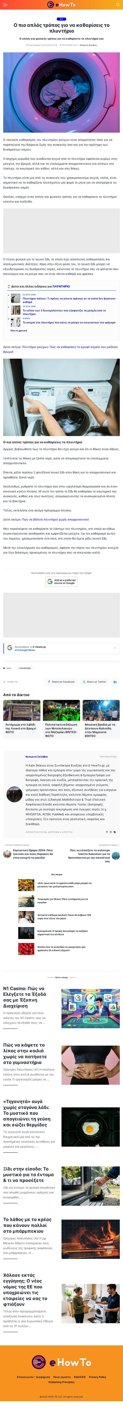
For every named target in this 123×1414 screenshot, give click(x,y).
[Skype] (115, 832)
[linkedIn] (115, 682)
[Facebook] (107, 832)
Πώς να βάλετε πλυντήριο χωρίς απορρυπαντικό (55, 519)
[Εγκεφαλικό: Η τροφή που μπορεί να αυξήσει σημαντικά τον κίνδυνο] (26, 933)
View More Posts (108, 756)
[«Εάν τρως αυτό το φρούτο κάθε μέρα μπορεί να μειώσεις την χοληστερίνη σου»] (26, 885)
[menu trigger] (6, 5)
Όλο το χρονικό (19, 330)
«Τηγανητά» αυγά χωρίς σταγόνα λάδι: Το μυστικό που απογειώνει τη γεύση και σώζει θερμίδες (26, 1113)
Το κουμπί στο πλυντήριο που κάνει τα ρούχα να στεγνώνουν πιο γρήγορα (69, 322)
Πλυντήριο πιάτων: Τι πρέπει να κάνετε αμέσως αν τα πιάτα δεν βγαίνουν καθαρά (69, 300)
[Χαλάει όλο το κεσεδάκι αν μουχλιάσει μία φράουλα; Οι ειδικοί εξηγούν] (26, 949)
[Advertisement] (61, 230)
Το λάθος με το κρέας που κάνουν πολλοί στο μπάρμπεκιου (27, 1225)
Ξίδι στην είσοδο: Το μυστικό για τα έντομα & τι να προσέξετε (28, 1174)
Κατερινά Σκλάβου (88, 45)
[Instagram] (111, 832)
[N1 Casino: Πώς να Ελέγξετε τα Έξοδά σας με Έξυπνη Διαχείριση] (91, 1008)
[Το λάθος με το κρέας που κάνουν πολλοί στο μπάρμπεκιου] (91, 1239)
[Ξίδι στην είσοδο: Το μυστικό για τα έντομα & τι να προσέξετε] (91, 1186)
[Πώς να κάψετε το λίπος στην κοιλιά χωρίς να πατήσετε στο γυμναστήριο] (91, 1065)
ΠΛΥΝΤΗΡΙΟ (61, 286)
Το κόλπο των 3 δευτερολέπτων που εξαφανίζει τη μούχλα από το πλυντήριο (64, 312)
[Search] (118, 5)
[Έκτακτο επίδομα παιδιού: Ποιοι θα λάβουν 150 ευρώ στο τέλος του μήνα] (26, 917)
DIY (61, 19)
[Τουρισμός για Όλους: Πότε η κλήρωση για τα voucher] (26, 901)
